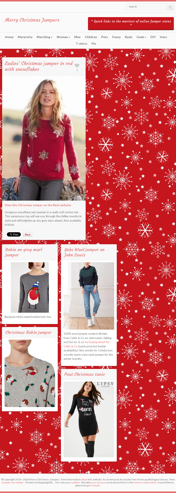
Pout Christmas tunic (84, 374)
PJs (94, 43)
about (84, 479)
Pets (104, 37)
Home (9, 37)
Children (91, 37)
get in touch (93, 485)
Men (77, 37)
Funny (116, 37)
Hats (163, 37)
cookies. (76, 482)
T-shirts (81, 43)
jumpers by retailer (13, 482)
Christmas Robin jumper (28, 332)
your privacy (98, 482)
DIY (153, 37)
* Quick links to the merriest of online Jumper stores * (131, 23)
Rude (128, 37)
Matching (44, 37)
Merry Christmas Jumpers (32, 20)
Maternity (25, 37)
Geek (141, 37)
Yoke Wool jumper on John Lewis (84, 252)
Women (63, 37)
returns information (145, 482)
